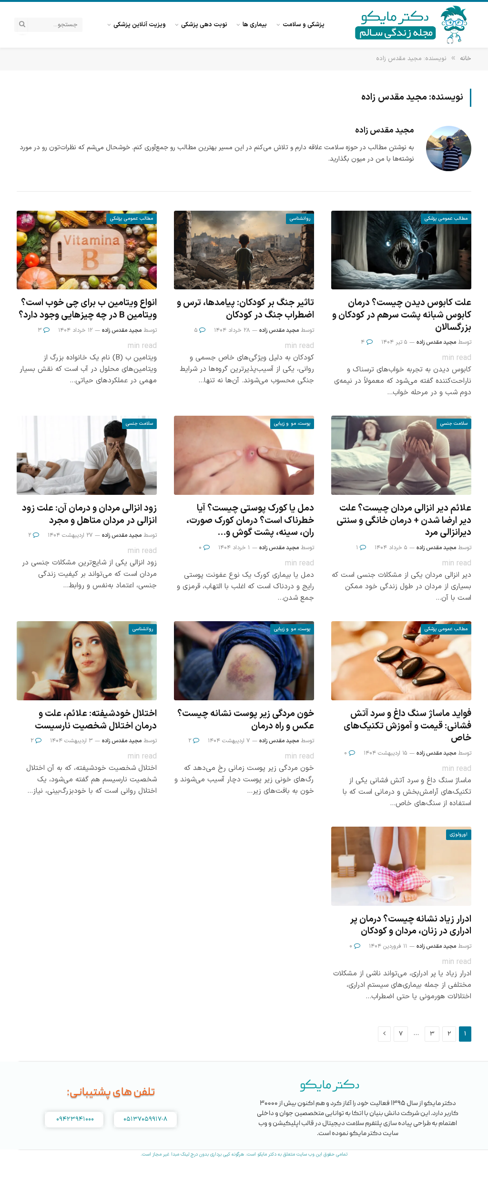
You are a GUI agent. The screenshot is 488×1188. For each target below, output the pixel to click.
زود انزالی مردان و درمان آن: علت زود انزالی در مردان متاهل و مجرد (89, 514)
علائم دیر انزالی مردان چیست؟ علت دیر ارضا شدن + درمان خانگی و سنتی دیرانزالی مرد (403, 520)
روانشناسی (300, 218)
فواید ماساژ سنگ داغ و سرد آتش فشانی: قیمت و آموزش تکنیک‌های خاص (407, 726)
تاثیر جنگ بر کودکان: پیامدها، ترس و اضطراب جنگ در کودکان (245, 309)
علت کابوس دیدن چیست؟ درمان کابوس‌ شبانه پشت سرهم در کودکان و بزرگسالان (401, 315)
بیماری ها (255, 24)
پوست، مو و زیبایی (292, 423)
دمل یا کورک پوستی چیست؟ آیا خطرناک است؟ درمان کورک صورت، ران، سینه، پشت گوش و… (250, 520)
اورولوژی (459, 834)
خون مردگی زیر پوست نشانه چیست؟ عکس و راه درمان (245, 720)
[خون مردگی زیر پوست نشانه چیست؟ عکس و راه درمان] (244, 660)
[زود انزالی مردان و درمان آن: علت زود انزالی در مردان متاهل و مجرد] (87, 455)
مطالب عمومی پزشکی (446, 218)
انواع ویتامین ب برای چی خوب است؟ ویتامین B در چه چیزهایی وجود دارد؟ (88, 309)
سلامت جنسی (454, 423)
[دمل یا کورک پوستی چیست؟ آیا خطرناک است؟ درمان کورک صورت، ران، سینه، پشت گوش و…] (244, 455)
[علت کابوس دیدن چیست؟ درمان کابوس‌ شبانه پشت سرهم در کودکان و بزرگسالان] (401, 250)
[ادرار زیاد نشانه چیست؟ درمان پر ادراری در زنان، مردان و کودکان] (401, 866)
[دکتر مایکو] (411, 25)
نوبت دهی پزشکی (204, 24)
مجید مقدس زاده (384, 130)
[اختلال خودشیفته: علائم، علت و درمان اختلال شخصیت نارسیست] (87, 660)
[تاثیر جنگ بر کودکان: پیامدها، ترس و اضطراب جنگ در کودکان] (244, 250)
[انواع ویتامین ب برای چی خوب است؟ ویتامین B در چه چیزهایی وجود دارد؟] (87, 250)
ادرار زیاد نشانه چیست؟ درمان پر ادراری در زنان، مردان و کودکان (410, 925)
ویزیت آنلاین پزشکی (139, 24)
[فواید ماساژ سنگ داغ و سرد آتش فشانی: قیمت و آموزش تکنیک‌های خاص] (401, 660)
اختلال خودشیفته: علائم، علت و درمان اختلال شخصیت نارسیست (96, 720)
